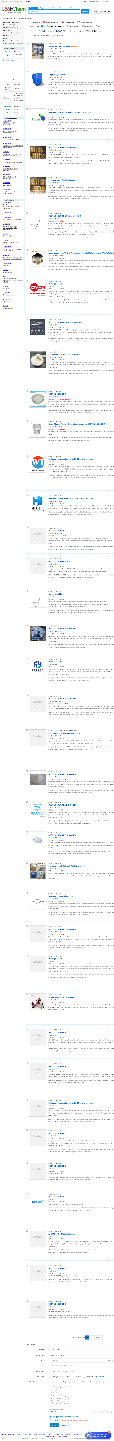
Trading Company (74, 26)
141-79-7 (5, 240)
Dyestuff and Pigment (10, 41)
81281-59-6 (6, 160)
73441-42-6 (6, 189)
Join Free (28, 1)
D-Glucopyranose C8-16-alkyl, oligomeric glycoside (70, 112)
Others (6, 30)
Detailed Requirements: (37, 1382)
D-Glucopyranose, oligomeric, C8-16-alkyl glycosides (70, 459)
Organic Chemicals (10, 27)
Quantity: (42, 1360)
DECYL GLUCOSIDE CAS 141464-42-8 (64, 216)
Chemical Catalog (50, 1437)
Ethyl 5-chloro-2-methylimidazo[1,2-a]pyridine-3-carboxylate (12, 206)
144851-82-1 (7, 121)
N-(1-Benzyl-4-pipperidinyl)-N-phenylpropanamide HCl (12, 154)
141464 (20, 18)
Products (33, 8)
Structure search (64, 8)
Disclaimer (42, 1434)
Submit (54, 1425)
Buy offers (52, 8)
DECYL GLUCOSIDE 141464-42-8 (62, 147)
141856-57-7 (7, 255)
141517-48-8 (7, 203)
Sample (54, 1382)
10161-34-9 (6, 293)
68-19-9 (5, 306)
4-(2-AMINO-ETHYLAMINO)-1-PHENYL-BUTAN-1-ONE (12, 250)
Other (99, 26)
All (44, 26)
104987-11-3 (7, 263)
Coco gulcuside (55, 594)
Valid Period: (41, 1376)
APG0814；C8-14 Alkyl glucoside (62, 1234)
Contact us (19, 1434)
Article (72, 8)
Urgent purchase (104, 1382)
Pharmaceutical (12, 18)
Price (91, 1382)
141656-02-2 (7, 212)
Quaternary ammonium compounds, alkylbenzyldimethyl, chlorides (13, 280)
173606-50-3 (7, 137)
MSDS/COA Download (70, 730)
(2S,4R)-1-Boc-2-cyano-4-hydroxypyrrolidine (11, 132)
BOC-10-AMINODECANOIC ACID (13, 139)
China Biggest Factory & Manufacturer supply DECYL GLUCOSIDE (76, 424)
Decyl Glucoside (55, 662)
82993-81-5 (6, 175)
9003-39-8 (6, 286)
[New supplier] (56, 35)
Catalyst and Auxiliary (10, 33)
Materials (7, 38)
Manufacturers (88, 26)
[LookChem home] (14, 10)
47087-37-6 (6, 183)
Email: (43, 1366)
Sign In (22, 1)
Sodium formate (7, 272)
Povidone (6, 288)
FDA (82, 1382)
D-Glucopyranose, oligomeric (60, 896)
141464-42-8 (16, 51)
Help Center (33, 1434)
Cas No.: (42, 1350)
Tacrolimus (6, 265)
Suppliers (43, 8)
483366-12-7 (7, 129)
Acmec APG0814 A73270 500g (61, 997)
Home (86, 1)
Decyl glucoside (55, 284)
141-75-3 (5, 234)
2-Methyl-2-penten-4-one (10, 242)
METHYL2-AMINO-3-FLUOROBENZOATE (9, 123)
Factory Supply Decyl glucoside (61, 180)
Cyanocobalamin (8, 308)
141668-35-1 (7, 217)
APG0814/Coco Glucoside (59, 46)
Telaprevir (6, 301)
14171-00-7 (6, 224)
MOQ (64, 1382)
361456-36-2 (7, 143)
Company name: (40, 1371)
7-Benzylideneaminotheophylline (13, 162)
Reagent (7, 35)
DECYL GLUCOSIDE (57, 394)
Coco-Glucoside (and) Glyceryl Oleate (64, 733)
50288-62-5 (6, 166)
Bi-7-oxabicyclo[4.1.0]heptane (12, 220)
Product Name (62, 1437)
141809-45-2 (7, 247)
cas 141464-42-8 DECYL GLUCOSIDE (64, 355)
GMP (73, 1382)
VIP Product (68, 1434)
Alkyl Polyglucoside (56, 75)
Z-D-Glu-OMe (7, 185)
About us (3, 1434)
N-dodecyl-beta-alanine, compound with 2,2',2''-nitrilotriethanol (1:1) (10, 228)
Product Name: (40, 1355)
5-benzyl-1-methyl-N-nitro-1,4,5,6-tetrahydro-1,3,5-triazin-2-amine (13, 258)
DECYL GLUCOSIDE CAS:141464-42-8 (64, 322)
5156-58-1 (6, 152)
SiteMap (49, 1434)
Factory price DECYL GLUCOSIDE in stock (66, 866)
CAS (82, 1434)
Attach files (54, 1412)
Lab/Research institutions (56, 26)
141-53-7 (5, 270)
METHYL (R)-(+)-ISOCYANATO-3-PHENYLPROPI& (13, 146)
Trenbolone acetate (9, 295)
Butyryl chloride (7, 236)
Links (25, 1434)
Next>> (98, 1337)
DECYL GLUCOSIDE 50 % (59, 561)
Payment (11, 1434)
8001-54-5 (6, 276)
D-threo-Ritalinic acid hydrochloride (9, 177)
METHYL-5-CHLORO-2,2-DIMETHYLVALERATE (11, 192)
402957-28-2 (7, 299)
